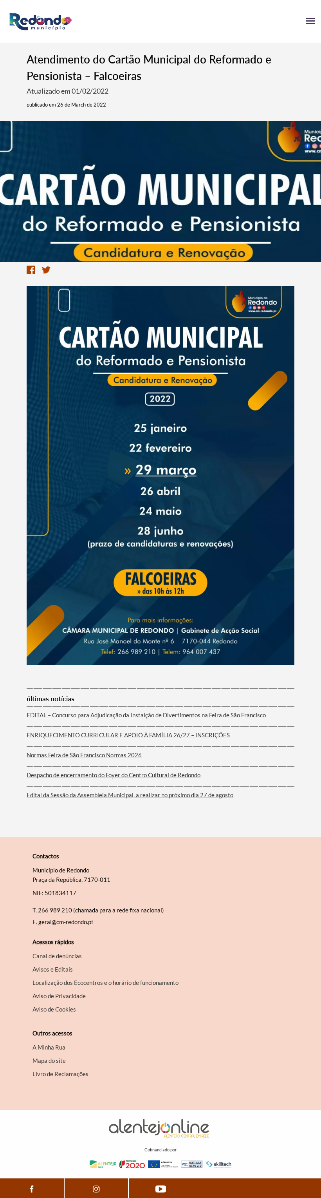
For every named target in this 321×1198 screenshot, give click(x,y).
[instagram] (96, 1188)
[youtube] (161, 1188)
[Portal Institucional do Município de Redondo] (83, 21)
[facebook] (32, 1188)
